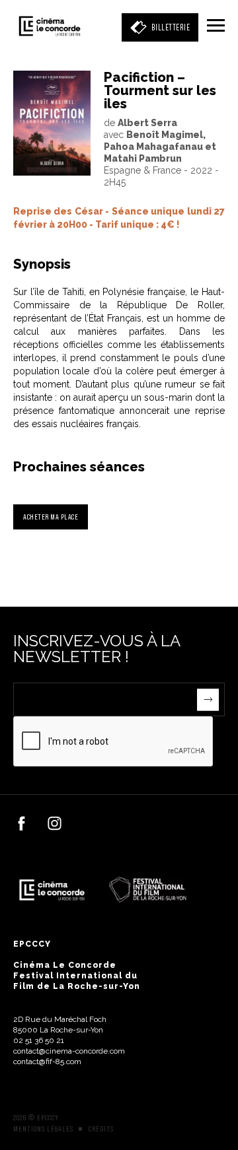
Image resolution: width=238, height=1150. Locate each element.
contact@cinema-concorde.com (69, 1051)
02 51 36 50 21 (38, 1040)
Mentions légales (43, 1129)
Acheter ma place (50, 516)
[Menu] (216, 26)
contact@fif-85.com (47, 1061)
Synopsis (42, 264)
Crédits (101, 1129)
